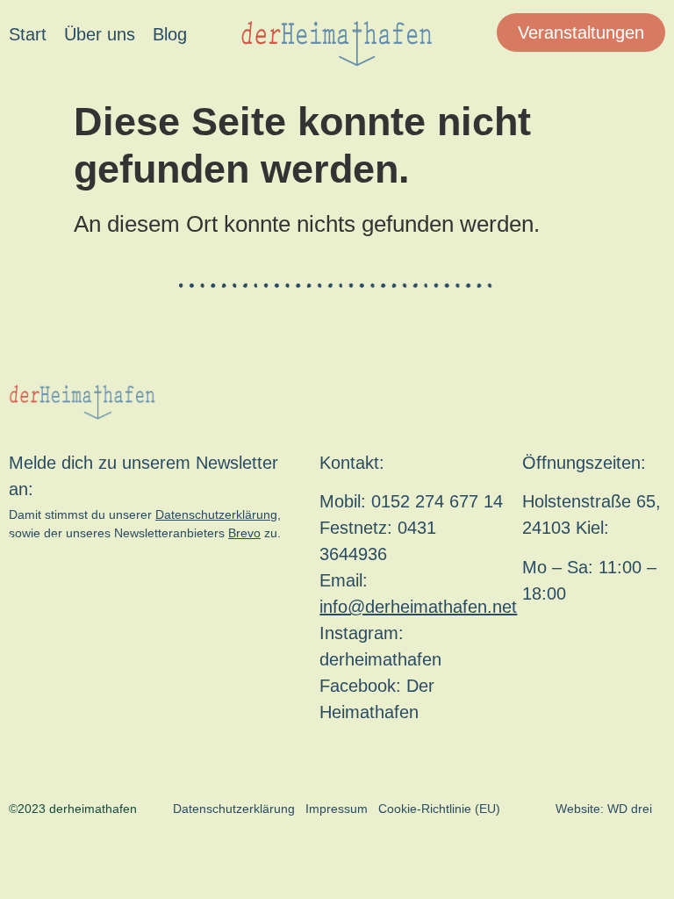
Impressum (336, 809)
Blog (170, 34)
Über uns (99, 34)
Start (28, 34)
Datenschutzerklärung (216, 514)
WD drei (629, 809)
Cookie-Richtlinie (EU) (439, 809)
